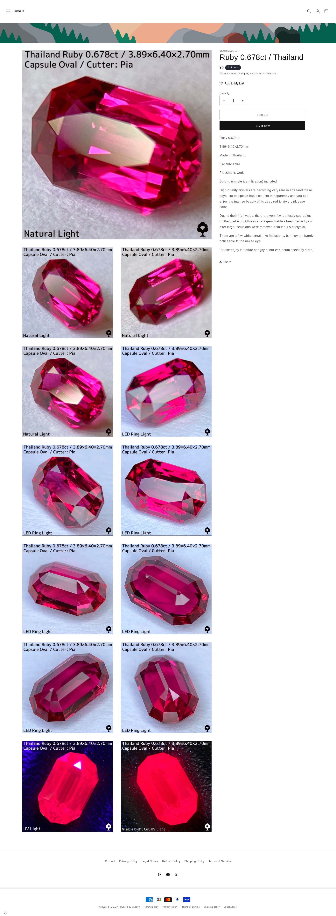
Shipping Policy (194, 861)
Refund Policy (171, 861)
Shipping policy (212, 907)
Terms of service (191, 907)
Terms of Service (220, 861)
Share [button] (227, 261)
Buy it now (262, 125)
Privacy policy (170, 907)
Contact (110, 861)
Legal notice (230, 907)
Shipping (244, 73)
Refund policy (151, 907)
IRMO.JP (113, 907)
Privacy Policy (128, 861)
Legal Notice (150, 861)
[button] (8, 11)
